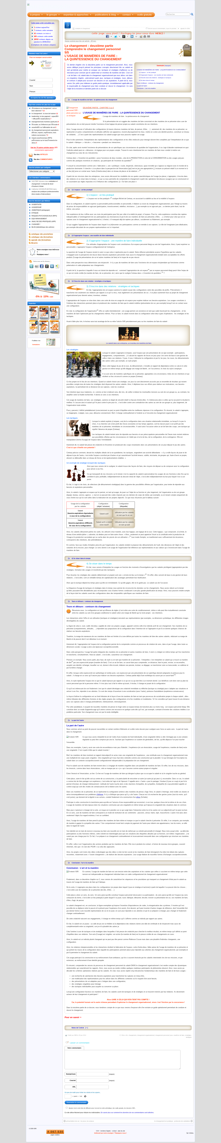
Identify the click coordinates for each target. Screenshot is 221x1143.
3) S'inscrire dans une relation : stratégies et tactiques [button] (91, 281)
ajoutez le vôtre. (185, 28)
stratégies (188, 1035)
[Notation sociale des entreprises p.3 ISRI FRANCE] (55, 327)
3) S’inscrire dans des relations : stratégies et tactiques (155, 77)
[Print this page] (145, 37)
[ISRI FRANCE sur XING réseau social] (57, 266)
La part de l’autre (142, 86)
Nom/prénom (71, 1074)
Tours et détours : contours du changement (150, 83)
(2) (140, 170)
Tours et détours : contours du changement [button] (87, 601)
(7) (130, 536)
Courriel (73, 1080)
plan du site (121, 1131)
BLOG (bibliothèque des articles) (43, 227)
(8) (146, 574)
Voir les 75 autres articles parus (42, 147)
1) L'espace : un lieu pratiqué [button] (82, 190)
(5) (162, 272)
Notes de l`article (78, 1028)
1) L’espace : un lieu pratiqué (147, 72)
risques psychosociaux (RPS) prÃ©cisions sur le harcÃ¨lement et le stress (44, 140)
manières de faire (179, 1035)
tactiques (189, 1037)
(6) (97, 310)
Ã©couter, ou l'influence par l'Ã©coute (45, 124)
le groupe (52, 14)
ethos (138, 797)
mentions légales (105, 1131)
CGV (97, 1131)
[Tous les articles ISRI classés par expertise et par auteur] (128, 33)
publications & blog (105, 14)
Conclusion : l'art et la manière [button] (83, 863)
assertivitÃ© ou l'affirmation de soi (44, 127)
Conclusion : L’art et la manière (146, 88)
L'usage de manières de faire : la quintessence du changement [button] (94, 100)
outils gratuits (144, 14)
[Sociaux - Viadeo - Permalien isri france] (36, 266)
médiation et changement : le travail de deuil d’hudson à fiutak (45, 183)
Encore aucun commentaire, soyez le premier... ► (163, 28)
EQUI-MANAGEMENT (39, 219)
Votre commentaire (74, 1048)
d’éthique (100, 794)
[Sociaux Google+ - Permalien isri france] (47, 266)
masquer (167, 65)
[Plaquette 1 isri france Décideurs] (34, 313)
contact (127, 14)
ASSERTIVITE (36, 204)
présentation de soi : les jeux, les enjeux (80, 1121)
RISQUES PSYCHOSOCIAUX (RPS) (44, 216)
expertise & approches (76, 14)
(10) (175, 674)
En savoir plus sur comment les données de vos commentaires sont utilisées (127, 1112)
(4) (148, 269)
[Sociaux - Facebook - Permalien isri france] (41, 266)
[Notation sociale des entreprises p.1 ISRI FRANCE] (44, 327)
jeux (171, 1035)
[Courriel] (148, 37)
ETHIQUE (35, 213)
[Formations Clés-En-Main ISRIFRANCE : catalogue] (50, 345)
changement (132, 1035)
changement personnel (162, 1035)
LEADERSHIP (36, 207)
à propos (35, 14)
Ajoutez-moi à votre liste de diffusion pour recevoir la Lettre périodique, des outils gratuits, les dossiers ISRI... (102, 1108)
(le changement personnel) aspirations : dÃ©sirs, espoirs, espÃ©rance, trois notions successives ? (45, 132)
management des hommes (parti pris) (45, 122)
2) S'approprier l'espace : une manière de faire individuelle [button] (93, 235)
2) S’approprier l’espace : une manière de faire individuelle (156, 75)
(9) (72, 661)
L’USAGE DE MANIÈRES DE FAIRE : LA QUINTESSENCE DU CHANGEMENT (161, 70)
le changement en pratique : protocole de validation (172, 1121)
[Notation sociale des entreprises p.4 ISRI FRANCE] (34, 327)
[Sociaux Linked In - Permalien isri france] (52, 266)
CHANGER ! (36, 224)
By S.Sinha (190, 1133)
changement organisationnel (145, 1035)
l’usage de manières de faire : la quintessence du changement (122, 24)
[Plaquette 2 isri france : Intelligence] (44, 313)
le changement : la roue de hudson (45, 113)
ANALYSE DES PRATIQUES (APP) (44, 221)
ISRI (75, 1035)
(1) (131, 159)
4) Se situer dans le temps (146, 80)
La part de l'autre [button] (78, 720)
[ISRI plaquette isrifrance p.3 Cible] (55, 313)
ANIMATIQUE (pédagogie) (41, 210)
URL (74, 1087)
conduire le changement (82, 28)
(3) (111, 197)
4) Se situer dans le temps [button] (81, 558)
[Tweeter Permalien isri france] (31, 266)
